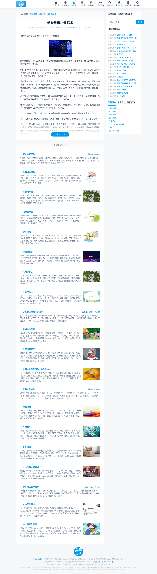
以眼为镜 (112, 108)
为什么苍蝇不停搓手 (116, 124)
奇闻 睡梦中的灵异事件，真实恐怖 (129, 38)
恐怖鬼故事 (51, 14)
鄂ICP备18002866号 (105, 562)
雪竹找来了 (28, 232)
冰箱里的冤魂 (29, 504)
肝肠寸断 (103, 567)
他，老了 (64, 567)
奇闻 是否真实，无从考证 (126, 64)
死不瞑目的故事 (121, 569)
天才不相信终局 (86, 569)
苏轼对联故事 (111, 567)
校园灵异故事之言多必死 (125, 41)
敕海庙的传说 (121, 90)
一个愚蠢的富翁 (30, 524)
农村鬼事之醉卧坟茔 (124, 57)
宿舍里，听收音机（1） (125, 67)
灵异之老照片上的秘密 (33, 312)
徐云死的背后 (121, 70)
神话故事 (128, 5)
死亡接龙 (39, 567)
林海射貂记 (28, 252)
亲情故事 (119, 5)
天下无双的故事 (110, 569)
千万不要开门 (29, 349)
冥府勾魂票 (28, 192)
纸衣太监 (94, 569)
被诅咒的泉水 (101, 569)
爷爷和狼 (27, 447)
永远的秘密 (28, 212)
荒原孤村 (27, 407)
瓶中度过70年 (114, 131)
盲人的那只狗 (29, 154)
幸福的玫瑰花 (29, 329)
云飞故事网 (37, 559)
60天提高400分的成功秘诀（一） (125, 567)
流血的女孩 (121, 96)
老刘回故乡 (121, 44)
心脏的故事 (71, 567)
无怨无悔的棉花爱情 (94, 567)
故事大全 (56, 5)
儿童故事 (65, 5)
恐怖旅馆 (112, 115)
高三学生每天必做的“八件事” (71, 569)
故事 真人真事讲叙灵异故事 (127, 51)
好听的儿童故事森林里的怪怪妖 (52, 569)
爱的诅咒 (112, 127)
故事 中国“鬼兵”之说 (124, 73)
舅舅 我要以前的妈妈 (124, 86)
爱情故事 (100, 5)
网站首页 (33, 14)
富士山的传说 (29, 172)
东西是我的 (28, 272)
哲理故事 (110, 5)
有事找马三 (28, 292)
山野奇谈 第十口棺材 (124, 35)
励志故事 (91, 5)
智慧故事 (137, 5)
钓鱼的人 (112, 121)
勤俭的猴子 (51, 567)
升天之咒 (112, 118)
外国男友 (27, 427)
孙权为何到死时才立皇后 (28, 567)
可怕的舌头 (121, 54)
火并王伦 (45, 567)
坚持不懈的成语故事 (81, 567)
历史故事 (82, 5)
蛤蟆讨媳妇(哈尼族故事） (126, 61)
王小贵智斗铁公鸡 (31, 467)
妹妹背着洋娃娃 (122, 93)
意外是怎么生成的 (31, 487)
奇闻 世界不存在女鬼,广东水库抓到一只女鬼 (132, 80)
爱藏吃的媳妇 (29, 389)
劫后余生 (120, 77)
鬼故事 (73, 5)
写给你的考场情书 (37, 569)
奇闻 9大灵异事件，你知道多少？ (38, 369)
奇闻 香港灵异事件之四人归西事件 (129, 83)
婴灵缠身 (112, 111)
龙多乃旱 (58, 567)
